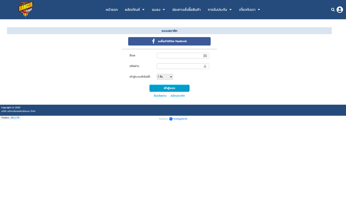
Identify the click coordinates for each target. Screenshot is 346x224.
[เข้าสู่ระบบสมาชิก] (340, 9)
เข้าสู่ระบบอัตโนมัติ (140, 77)
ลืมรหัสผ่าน (160, 96)
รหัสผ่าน (134, 66)
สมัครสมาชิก (177, 96)
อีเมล (132, 55)
